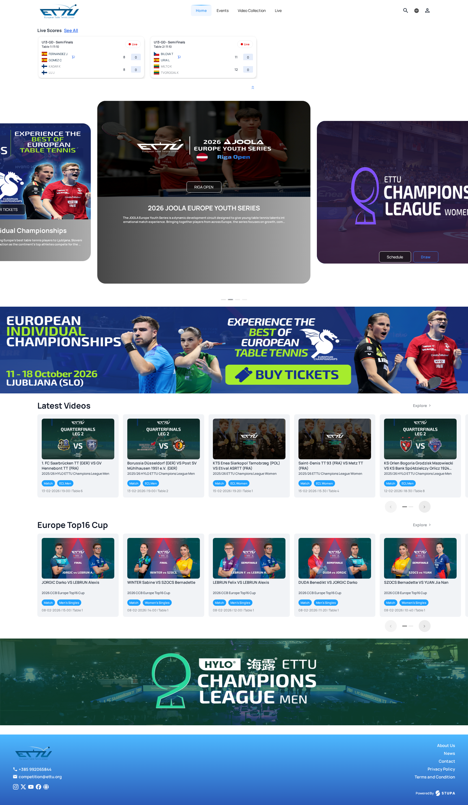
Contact (447, 761)
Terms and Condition (435, 777)
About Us (446, 745)
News (449, 753)
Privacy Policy (441, 769)
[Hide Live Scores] (252, 87)
